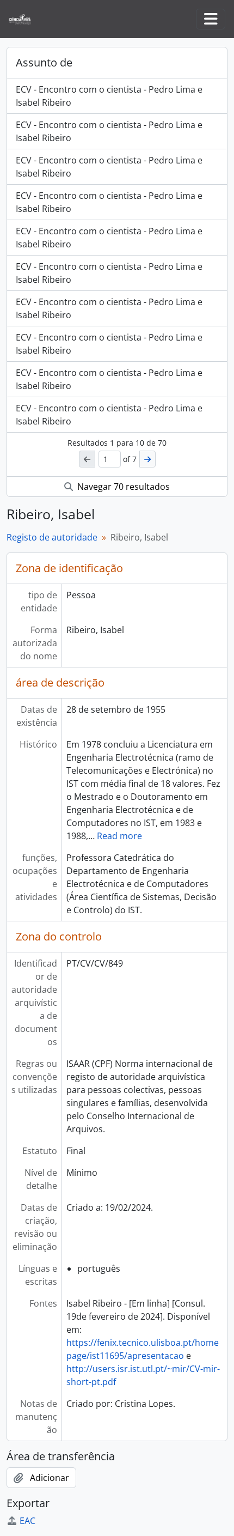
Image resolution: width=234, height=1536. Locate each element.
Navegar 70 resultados (122, 487)
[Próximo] (147, 459)
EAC (27, 1521)
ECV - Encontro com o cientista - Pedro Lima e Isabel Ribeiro (109, 95)
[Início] (24, 19)
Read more (119, 836)
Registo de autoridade (52, 537)
